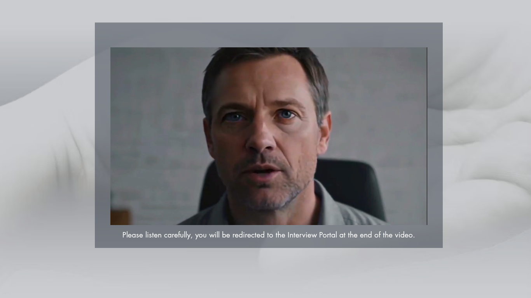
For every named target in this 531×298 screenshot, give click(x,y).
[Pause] (120, 215)
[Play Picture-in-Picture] (403, 215)
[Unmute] (134, 215)
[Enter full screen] (417, 215)
